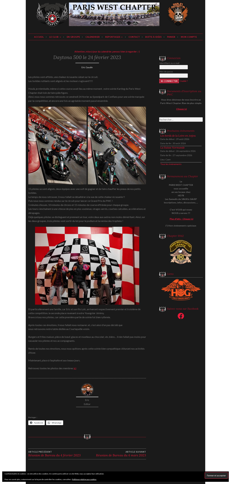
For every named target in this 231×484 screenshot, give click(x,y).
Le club (54, 37)
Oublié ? (184, 81)
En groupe (73, 37)
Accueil (39, 37)
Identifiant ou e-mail (169, 63)
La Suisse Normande (172, 147)
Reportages (112, 37)
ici (75, 368)
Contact (134, 37)
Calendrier (92, 37)
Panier (171, 37)
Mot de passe (166, 71)
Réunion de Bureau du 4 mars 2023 (121, 454)
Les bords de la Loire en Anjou (178, 135)
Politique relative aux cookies (84, 479)
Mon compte (189, 37)
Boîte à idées (153, 37)
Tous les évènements (171, 164)
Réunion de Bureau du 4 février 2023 (54, 454)
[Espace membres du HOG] (181, 289)
